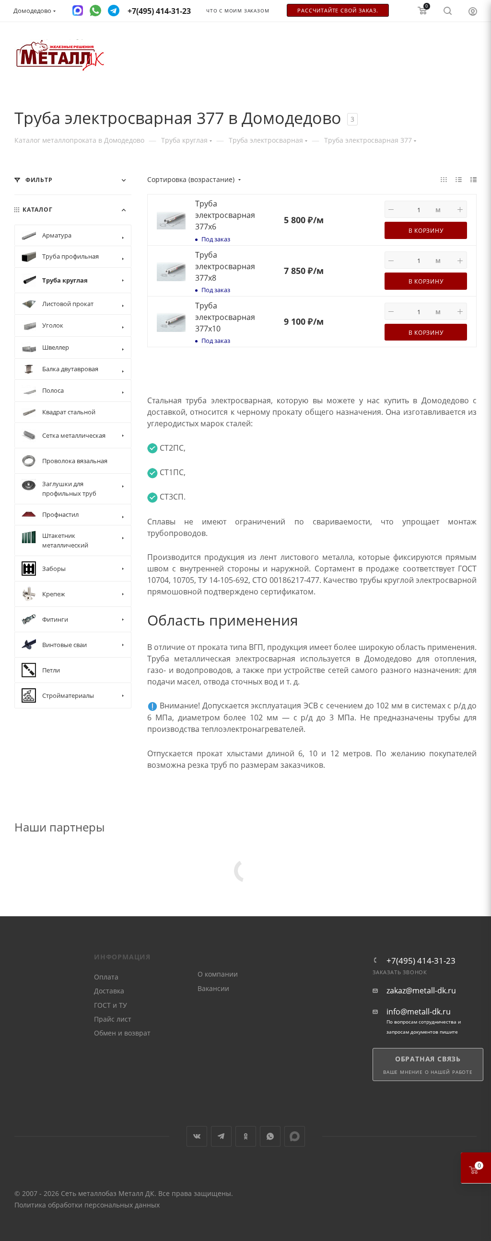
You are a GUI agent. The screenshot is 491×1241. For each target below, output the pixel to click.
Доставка (109, 990)
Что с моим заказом (237, 11)
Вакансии (213, 988)
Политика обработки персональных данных (87, 1204)
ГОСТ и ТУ (110, 1005)
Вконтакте (197, 1136)
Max (294, 1136)
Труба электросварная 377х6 (225, 215)
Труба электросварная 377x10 (225, 317)
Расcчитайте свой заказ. (337, 10)
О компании (218, 974)
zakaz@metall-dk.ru (421, 991)
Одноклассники (245, 1136)
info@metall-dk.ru (418, 1012)
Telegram (221, 1136)
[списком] (458, 179)
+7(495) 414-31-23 (421, 960)
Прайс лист (112, 1019)
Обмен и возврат (122, 1032)
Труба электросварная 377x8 (225, 266)
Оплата (106, 976)
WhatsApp (270, 1136)
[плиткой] (443, 179)
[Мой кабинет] (472, 11)
